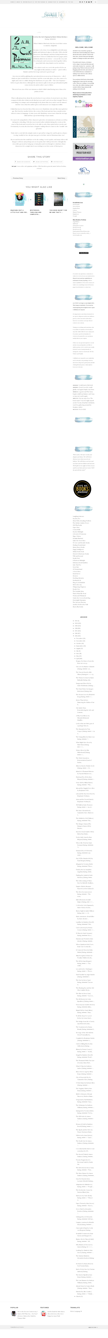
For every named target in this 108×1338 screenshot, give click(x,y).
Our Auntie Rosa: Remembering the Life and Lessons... (85, 710)
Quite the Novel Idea (79, 540)
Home (12, 2)
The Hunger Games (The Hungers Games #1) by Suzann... (83, 826)
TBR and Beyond (78, 556)
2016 (76, 633)
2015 (76, 636)
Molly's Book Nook (78, 551)
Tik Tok (70, 2)
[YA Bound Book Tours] (87, 107)
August (78, 648)
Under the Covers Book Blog (81, 598)
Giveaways (62, 2)
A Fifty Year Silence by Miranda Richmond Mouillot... (83, 718)
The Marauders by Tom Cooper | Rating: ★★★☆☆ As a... (85, 731)
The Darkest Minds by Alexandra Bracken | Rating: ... (85, 1258)
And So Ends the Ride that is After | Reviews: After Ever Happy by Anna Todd (55, 1314)
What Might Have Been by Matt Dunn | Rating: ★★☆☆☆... (84, 745)
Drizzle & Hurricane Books (81, 554)
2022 (76, 621)
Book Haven (76, 574)
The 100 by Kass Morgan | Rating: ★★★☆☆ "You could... (83, 963)
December (79, 638)
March (78, 1296)
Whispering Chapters (79, 587)
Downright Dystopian (79, 600)
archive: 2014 (37, 166)
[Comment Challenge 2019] (84, 107)
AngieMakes (76, 221)
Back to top (92, 1327)
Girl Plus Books (77, 525)
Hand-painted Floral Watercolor (81, 231)
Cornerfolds (76, 529)
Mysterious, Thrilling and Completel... (35, 212)
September (79, 646)
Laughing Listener (78, 516)
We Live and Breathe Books (81, 543)
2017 (76, 631)
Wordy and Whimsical (79, 596)
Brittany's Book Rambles (80, 563)
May (77, 656)
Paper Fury (76, 527)
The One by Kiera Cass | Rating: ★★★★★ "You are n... (84, 982)
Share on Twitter (42, 161)
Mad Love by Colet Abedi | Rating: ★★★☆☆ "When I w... (84, 1198)
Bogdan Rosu (76, 208)
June (77, 653)
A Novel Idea (76, 571)
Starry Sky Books (78, 607)
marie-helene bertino (59, 166)
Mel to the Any (77, 585)
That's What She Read (79, 593)
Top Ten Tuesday (40, 2)
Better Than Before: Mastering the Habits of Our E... (85, 702)
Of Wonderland (77, 569)
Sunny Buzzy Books (78, 547)
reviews (39, 168)
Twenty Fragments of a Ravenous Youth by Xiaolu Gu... (84, 1162)
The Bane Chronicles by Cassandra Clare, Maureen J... (84, 813)
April (77, 658)
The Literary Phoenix (79, 602)
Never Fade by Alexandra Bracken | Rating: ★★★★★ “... (84, 1211)
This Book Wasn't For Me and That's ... (58, 211)
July (77, 651)
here (93, 276)
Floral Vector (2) (77, 229)
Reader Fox (76, 589)
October (79, 643)
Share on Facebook (23, 161)
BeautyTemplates (20, 1327)
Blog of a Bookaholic (79, 582)
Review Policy (27, 2)
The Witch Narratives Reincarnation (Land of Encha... (83, 760)
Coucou (75, 210)
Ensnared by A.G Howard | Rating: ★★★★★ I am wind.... (84, 853)
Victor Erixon (76, 206)
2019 (76, 626)
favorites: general (46, 166)
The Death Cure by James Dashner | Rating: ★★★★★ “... (85, 1143)
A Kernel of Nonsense (79, 534)
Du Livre (75, 576)
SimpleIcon (76, 214)
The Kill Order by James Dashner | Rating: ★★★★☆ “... (85, 1119)
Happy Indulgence (78, 549)
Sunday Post (52, 2)
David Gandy (76, 204)
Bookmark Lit (77, 580)
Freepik (75, 216)
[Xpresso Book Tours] (84, 137)
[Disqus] (39, 243)
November (79, 641)
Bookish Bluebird (78, 538)
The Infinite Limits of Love (81, 523)
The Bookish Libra (78, 591)
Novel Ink (76, 567)
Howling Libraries (78, 578)
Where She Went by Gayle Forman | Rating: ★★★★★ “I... (84, 845)
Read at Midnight (78, 532)
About (19, 2)
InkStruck (75, 223)
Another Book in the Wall (80, 604)
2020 (76, 623)
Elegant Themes (77, 212)
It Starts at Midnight (79, 560)
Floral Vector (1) (77, 227)
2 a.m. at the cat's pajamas (24, 166)
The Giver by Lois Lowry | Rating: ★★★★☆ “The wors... (84, 894)
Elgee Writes (77, 536)
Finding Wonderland (79, 545)
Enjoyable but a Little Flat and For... (19, 211)
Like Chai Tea (77, 565)
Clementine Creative (78, 225)
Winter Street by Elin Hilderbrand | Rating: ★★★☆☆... (83, 752)
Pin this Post (57, 161)
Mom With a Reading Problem (82, 521)
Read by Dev (76, 518)
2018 (76, 628)
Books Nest (76, 558)
